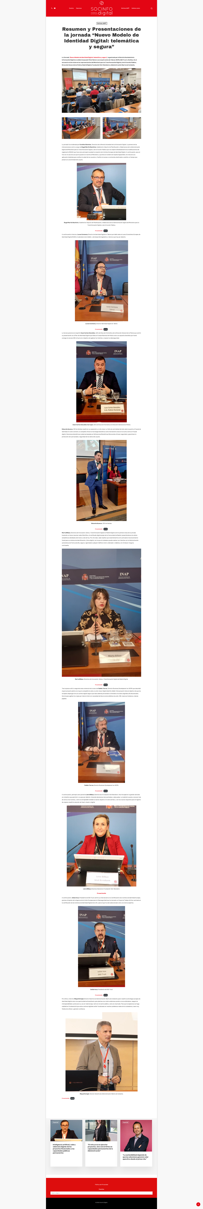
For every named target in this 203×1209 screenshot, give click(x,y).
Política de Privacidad (101, 1184)
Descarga (105, 230)
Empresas (79, 8)
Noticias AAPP (125, 8)
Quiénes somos (136, 8)
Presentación (101, 893)
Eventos (71, 8)
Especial (55, 1122)
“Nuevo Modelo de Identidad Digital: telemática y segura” (88, 57)
